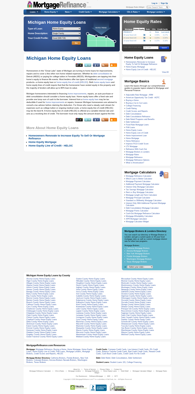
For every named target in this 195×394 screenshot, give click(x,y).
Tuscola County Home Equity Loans (136, 326)
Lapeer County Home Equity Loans (90, 311)
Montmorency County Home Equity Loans (138, 285)
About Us (76, 369)
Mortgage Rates (132, 154)
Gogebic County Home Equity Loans (41, 334)
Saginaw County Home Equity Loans (136, 313)
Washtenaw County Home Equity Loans (137, 330)
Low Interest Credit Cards (138, 349)
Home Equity (50, 12)
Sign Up (164, 3)
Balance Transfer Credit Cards (114, 351)
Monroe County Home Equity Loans (136, 281)
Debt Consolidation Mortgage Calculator (142, 208)
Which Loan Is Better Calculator (139, 179)
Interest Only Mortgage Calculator (140, 187)
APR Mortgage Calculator (136, 219)
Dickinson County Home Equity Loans (42, 324)
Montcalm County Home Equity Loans (137, 283)
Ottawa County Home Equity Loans (135, 307)
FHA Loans (130, 127)
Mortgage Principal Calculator (138, 198)
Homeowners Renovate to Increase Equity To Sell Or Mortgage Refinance (141, 63)
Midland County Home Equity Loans (91, 337)
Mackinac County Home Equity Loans (91, 322)
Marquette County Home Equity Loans (92, 328)
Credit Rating (131, 108)
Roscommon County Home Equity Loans (138, 311)
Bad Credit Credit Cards (138, 351)
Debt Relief (105, 358)
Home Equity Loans (134, 130)
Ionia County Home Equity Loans (89, 289)
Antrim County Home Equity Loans (40, 287)
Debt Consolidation (133, 114)
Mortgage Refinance (134, 157)
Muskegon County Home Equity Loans (137, 287)
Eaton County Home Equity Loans (40, 326)
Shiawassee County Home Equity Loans (137, 324)
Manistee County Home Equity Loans (91, 326)
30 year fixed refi (129, 35)
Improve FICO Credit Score (137, 144)
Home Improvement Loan (136, 135)
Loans (32, 12)
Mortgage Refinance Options (137, 160)
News (67, 12)
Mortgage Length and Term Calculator (141, 195)
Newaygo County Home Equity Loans (136, 289)
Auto (148, 29)
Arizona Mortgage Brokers (137, 251)
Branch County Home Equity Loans (41, 302)
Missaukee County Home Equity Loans (137, 279)
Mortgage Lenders (155, 12)
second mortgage (105, 79)
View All (165, 72)
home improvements (77, 93)
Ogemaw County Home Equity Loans (136, 296)
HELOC (84, 82)
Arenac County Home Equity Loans (41, 289)
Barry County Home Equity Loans (40, 294)
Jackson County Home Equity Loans (91, 298)
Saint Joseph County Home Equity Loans (138, 317)
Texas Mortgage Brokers (137, 262)
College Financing (133, 106)
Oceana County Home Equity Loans (136, 294)
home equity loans (102, 82)
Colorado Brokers (41, 360)
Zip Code (147, 48)
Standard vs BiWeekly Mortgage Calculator (143, 200)
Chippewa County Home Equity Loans (42, 313)
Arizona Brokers (56, 360)
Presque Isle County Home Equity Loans (138, 309)
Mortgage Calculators (108, 12)
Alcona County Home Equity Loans (40, 279)
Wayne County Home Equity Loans (135, 332)
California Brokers (58, 358)
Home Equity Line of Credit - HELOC (141, 69)
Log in (154, 3)
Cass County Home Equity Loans (40, 307)
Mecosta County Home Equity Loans (91, 332)
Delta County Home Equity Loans (40, 322)
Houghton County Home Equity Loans (91, 283)
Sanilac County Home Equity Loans (136, 319)
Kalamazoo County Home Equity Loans (92, 300)
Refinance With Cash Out (136, 149)
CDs (154, 29)
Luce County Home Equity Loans (89, 319)
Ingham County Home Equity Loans (90, 287)
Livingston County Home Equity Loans (92, 317)
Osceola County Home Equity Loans (136, 300)
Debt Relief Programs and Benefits (140, 119)
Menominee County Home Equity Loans (92, 334)
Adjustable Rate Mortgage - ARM (139, 95)
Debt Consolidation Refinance (138, 116)
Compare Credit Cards (117, 349)
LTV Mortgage (131, 146)
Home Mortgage (132, 138)
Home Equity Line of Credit (137, 133)
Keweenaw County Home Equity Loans (92, 307)
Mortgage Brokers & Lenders (138, 152)
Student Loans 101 (118, 362)
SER (108, 376)
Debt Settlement (132, 122)
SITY (116, 376)
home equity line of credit (68, 82)
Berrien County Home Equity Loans (41, 300)
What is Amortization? (135, 163)
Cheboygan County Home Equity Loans (42, 311)
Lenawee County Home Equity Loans (91, 315)
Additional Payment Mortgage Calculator (142, 184)
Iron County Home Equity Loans (89, 294)
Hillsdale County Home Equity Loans (91, 281)
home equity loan (91, 99)
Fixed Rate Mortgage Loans (137, 125)
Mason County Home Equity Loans (90, 330)
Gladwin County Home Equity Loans (41, 332)
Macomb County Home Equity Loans (91, 324)
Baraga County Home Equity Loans (41, 292)
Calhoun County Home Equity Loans (41, 304)
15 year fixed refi (129, 38)
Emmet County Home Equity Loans (41, 328)
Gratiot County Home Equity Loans (90, 279)
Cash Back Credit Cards (112, 354)
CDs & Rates (132, 12)
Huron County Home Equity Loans (90, 285)
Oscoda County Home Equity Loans (136, 302)
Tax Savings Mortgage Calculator (139, 189)
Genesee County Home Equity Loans (41, 330)
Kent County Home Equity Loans (89, 304)
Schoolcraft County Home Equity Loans (137, 322)
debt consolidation (101, 73)
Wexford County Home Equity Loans (136, 334)
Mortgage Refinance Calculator (138, 176)
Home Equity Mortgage (135, 67)
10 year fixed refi (129, 41)
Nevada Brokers (69, 360)
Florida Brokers (73, 358)
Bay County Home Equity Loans (39, 296)
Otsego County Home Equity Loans (135, 304)
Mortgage (129, 29)
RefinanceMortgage (96, 376)
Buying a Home (132, 100)
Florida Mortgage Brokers (137, 256)
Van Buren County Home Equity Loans (137, 328)
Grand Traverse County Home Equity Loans (44, 337)
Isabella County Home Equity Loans (91, 296)
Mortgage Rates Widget (135, 7)
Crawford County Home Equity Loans (41, 319)
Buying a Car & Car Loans (136, 103)
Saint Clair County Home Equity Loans (137, 315)
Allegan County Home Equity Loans (41, 283)
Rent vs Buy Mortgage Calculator (139, 192)
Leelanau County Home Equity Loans (91, 313)
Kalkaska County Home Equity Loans (91, 302)
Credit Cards (84, 12)
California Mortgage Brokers (138, 248)
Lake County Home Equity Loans (89, 309)
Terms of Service (90, 369)
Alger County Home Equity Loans (40, 281)
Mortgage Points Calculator (137, 211)
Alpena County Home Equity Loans (40, 285)
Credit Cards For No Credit (134, 354)
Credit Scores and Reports (137, 111)
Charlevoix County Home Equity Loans (42, 309)
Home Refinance (133, 141)
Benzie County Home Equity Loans (40, 298)
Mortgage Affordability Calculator (139, 216)
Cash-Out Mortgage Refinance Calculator (143, 213)
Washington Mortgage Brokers (139, 259)
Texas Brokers (40, 362)
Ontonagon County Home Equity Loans (137, 298)
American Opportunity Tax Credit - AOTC (143, 97)
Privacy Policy (105, 369)
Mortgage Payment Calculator (138, 181)
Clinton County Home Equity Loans (40, 317)
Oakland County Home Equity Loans (136, 292)
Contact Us (118, 369)
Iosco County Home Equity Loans (90, 292)
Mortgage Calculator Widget (137, 222)
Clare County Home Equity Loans (40, 315)
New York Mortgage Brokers (138, 254)
